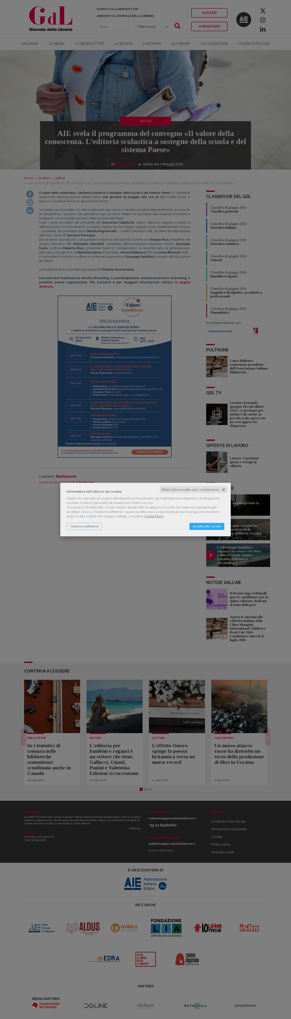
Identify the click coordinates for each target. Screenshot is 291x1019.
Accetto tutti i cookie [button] (207, 526)
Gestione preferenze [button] (84, 526)
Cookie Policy (153, 516)
